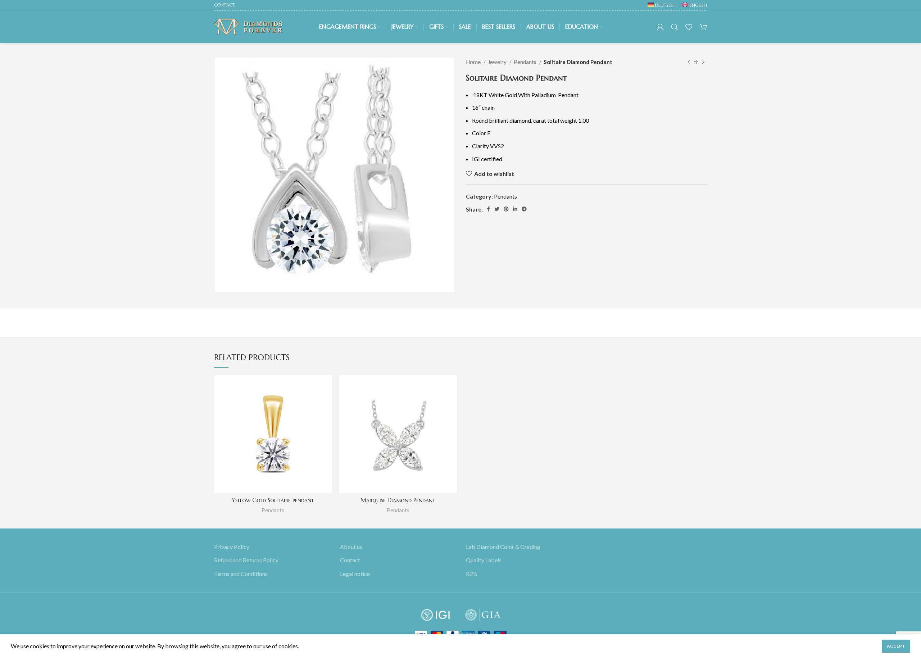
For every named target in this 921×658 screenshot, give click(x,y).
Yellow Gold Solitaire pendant (273, 500)
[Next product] (703, 61)
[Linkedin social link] (515, 209)
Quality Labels (484, 560)
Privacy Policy (231, 546)
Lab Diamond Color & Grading (503, 546)
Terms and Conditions (241, 573)
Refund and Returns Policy (246, 560)
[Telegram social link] (524, 209)
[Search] (674, 27)
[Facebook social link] (488, 209)
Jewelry (498, 62)
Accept (896, 646)
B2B (471, 573)
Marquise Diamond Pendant (397, 500)
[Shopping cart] (703, 27)
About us (351, 546)
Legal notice (355, 573)
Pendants (525, 62)
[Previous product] (689, 61)
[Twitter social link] (497, 209)
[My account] (660, 27)
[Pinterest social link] (506, 209)
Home (474, 62)
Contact (350, 560)
